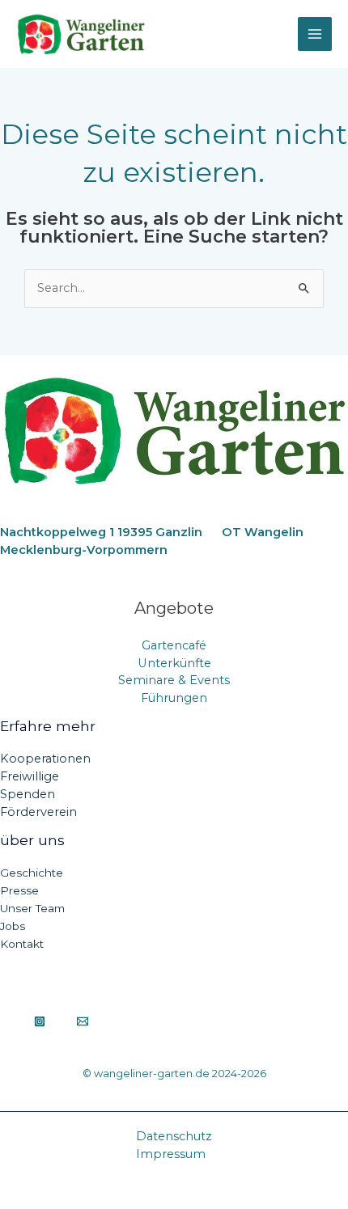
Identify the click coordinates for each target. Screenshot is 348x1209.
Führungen (174, 698)
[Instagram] (39, 1021)
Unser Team (32, 908)
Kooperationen (45, 758)
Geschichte (31, 872)
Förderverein (38, 812)
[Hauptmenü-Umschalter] (315, 34)
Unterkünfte (174, 663)
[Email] (82, 1021)
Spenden (27, 794)
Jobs (12, 925)
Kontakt (22, 943)
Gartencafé (174, 645)
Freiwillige (29, 776)
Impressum (171, 1154)
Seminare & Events (174, 680)
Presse (19, 890)
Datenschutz (174, 1136)
